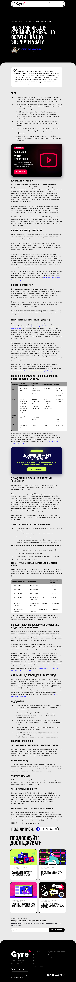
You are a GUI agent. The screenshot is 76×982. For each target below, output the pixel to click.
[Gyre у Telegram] (64, 975)
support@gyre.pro (38, 966)
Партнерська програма (17, 977)
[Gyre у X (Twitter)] (61, 975)
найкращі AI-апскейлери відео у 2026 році (37, 371)
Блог (20, 15)
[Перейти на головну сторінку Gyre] (21, 954)
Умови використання (16, 975)
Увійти (45, 3)
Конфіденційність (27, 975)
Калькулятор (36, 963)
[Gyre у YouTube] (48, 975)
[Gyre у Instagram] (53, 975)
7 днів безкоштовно (56, 4)
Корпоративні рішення (39, 960)
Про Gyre (35, 955)
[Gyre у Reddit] (58, 975)
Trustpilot (14, 966)
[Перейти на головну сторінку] (21, 4)
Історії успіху (51, 958)
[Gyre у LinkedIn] (56, 975)
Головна (13, 15)
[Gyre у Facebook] (50, 975)
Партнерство (37, 958)
